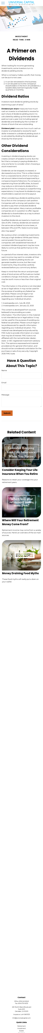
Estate (21, 1031)
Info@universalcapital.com (21, 1018)
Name (4, 370)
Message (5, 395)
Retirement (21, 1026)
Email (4, 383)
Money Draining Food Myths (20, 573)
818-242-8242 (24, 1001)
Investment (21, 1028)
